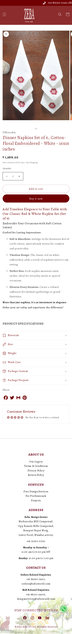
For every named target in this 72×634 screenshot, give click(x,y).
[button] (4, 14)
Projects (36, 500)
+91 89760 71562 (52, 3)
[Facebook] (25, 617)
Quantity (7, 168)
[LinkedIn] (47, 617)
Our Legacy (36, 461)
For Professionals (36, 496)
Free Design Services (36, 491)
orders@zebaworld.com (36, 583)
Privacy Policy (36, 470)
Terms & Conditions (36, 466)
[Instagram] (32, 617)
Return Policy (36, 475)
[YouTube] (40, 617)
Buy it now (36, 198)
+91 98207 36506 (35, 594)
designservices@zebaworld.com (36, 599)
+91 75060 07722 (36, 541)
